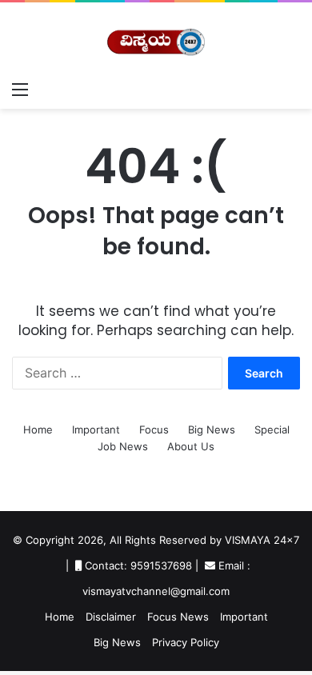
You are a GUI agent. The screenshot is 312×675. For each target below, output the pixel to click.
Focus (154, 429)
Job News (123, 446)
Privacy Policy (185, 642)
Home (38, 429)
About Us (190, 446)
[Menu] (20, 89)
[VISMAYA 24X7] (155, 38)
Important (96, 429)
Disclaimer (111, 616)
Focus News (178, 616)
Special (272, 429)
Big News (211, 429)
